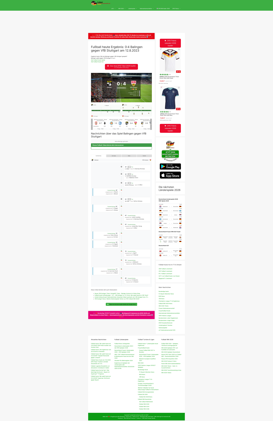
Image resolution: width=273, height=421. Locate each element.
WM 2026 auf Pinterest (129, 418)
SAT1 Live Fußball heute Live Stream (169, 276)
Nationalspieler (163, 327)
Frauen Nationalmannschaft (167, 308)
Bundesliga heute (164, 291)
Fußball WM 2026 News (165, 303)
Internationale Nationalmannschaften (169, 313)
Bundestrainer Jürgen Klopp (167, 320)
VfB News (161, 298)
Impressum (128, 416)
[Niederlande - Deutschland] (170, 206)
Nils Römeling (121, 416)
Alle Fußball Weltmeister (146, 401)
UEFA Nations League (165, 315)
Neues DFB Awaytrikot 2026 (169, 358)
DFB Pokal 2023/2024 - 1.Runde (117, 77)
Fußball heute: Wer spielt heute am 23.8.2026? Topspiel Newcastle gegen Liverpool (101, 355)
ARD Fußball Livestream (165, 268)
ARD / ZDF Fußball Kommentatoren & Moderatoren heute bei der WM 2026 (124, 356)
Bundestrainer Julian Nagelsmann (168, 318)
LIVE (112, 8)
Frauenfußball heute (164, 310)
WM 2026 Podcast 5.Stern (168, 361)
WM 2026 (121, 8)
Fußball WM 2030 (144, 404)
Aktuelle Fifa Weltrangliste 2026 (123, 360)
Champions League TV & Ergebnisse (169, 301)
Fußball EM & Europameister (146, 392)
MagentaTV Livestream (165, 278)
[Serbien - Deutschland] (170, 223)
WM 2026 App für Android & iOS (162, 416)
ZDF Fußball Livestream (165, 271)
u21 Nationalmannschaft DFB (167, 330)
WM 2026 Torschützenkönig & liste (171, 370)
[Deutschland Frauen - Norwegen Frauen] (170, 237)
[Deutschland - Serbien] (170, 214)
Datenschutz (136, 416)
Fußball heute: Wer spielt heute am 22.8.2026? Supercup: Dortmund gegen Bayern (101, 378)
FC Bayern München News (166, 294)
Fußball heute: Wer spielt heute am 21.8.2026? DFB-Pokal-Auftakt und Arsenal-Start (101, 345)
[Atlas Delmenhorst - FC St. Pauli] (146, 124)
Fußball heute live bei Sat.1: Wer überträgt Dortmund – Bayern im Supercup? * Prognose (100, 372)
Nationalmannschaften (146, 8)
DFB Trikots (175, 8)
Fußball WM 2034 (144, 406)
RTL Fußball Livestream (165, 273)
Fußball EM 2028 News (145, 397)
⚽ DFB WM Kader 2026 (163, 8)
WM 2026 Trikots (163, 306)
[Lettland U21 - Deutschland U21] (170, 250)
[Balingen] (109, 85)
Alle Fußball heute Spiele (98, 60)
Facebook (120, 418)
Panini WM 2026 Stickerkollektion (170, 363)
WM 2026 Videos (166, 372)
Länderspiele (131, 8)
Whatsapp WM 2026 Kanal (146, 416)
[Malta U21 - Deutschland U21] (170, 255)
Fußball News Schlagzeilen (122, 343)
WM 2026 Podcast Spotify (148, 418)
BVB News (162, 296)
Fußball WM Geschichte (144, 399)
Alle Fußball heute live (97, 62)
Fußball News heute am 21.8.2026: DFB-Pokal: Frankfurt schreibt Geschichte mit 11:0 (101, 361)
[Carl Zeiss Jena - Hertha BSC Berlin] (131, 124)
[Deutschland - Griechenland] (170, 210)
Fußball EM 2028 (142, 394)
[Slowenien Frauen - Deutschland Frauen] (170, 241)
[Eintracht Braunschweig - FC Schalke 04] (100, 124)
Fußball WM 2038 (144, 409)
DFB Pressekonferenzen (165, 323)
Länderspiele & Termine (165, 325)
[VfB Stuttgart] (134, 85)
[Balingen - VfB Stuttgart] (115, 124)
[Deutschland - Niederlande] (170, 227)
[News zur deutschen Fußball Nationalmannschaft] (100, 3)
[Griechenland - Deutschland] (170, 218)
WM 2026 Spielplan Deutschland (170, 352)
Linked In (139, 418)
